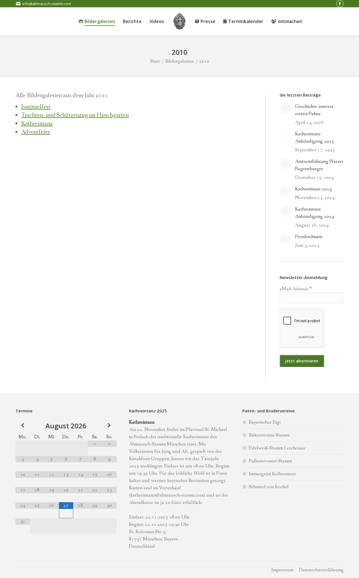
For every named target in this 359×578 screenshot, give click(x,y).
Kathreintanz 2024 (313, 189)
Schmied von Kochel (269, 486)
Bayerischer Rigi (264, 422)
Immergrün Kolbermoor (272, 473)
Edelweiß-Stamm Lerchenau (277, 448)
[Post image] (285, 108)
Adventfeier (35, 132)
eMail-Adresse (296, 288)
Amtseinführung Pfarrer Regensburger (319, 165)
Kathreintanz (37, 124)
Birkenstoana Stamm (269, 435)
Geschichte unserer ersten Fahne (314, 110)
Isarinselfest (35, 107)
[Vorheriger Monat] (22, 426)
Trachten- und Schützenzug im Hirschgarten (75, 115)
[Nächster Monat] (109, 426)
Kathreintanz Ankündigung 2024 (314, 213)
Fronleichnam (308, 236)
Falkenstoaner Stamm (270, 461)
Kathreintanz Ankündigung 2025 (314, 138)
